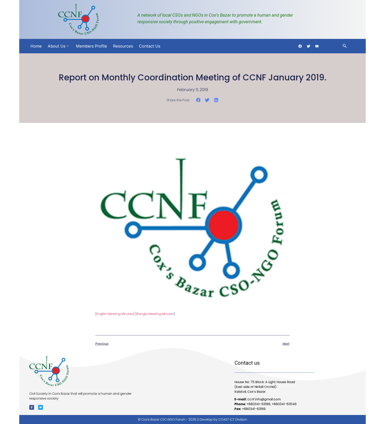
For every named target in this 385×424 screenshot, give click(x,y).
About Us (56, 46)
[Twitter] (40, 407)
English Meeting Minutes (114, 314)
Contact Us (149, 46)
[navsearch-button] (345, 46)
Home (36, 46)
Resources (123, 46)
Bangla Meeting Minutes (155, 314)
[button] (198, 100)
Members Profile (91, 46)
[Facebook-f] (31, 407)
